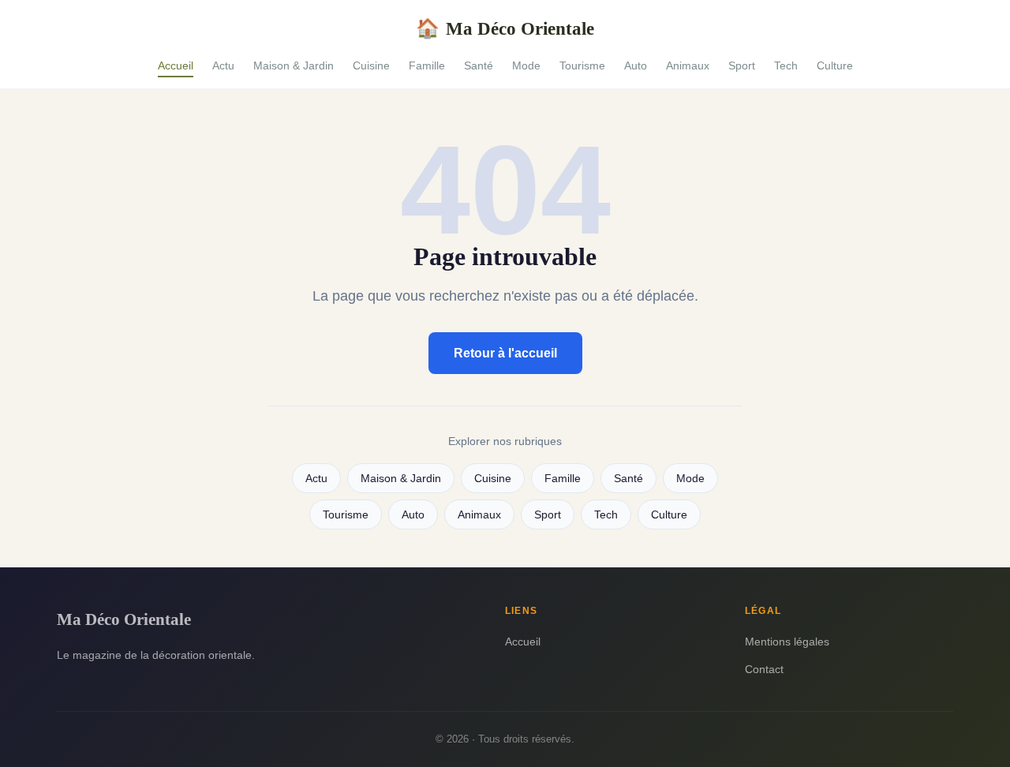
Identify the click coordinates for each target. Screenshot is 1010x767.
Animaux (687, 65)
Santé (478, 65)
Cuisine (371, 65)
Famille (427, 65)
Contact (764, 669)
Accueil (175, 65)
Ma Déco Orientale (505, 28)
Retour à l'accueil (505, 353)
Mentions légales (787, 641)
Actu (223, 65)
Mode (526, 65)
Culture (835, 65)
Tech (786, 65)
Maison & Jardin (293, 65)
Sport (741, 65)
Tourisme (582, 65)
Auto (635, 65)
